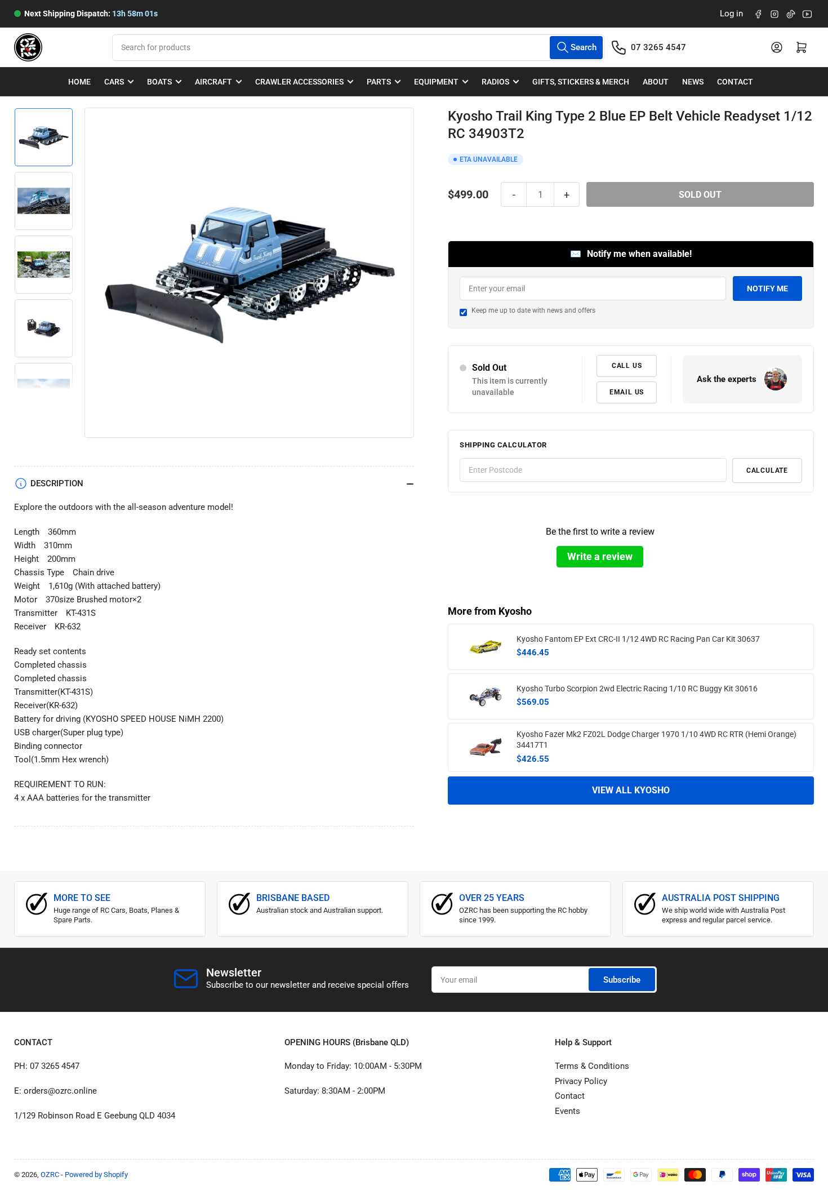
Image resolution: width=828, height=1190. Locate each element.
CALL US (627, 366)
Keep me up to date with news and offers (533, 310)
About (656, 81)
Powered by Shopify (96, 1174)
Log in (731, 13)
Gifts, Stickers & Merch (580, 81)
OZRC (50, 1174)
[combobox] (358, 47)
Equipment (436, 81)
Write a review (600, 556)
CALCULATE (767, 470)
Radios (495, 81)
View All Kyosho (631, 790)
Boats (159, 81)
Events (567, 1111)
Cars (114, 81)
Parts (379, 81)
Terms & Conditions (592, 1066)
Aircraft (213, 81)
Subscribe (621, 980)
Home (79, 81)
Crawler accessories (299, 81)
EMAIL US (626, 392)
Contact (735, 81)
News (693, 81)
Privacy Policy (581, 1081)
